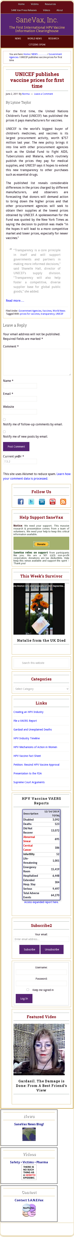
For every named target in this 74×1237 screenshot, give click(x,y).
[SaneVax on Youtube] (50, 503)
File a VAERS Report (25, 720)
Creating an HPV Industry (28, 711)
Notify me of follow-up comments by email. (33, 424)
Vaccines (47, 310)
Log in (64, 1231)
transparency (48, 314)
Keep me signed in (43, 989)
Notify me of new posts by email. (25, 436)
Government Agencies (30, 310)
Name (8, 381)
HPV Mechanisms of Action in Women (35, 747)
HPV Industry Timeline (26, 738)
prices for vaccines (30, 314)
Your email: (41, 934)
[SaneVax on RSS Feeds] (61, 503)
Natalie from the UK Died (41, 640)
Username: (41, 967)
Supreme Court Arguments (29, 782)
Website (8, 407)
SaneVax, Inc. (37, 19)
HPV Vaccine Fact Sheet (27, 755)
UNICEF (59, 314)
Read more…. (15, 300)
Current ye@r (13, 456)
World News (59, 310)
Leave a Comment (43, 94)
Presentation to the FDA (27, 773)
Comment (11, 346)
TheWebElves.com (16, 1231)
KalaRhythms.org (48, 1231)
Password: (41, 978)
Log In (24, 998)
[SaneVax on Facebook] (21, 503)
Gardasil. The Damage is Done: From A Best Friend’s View (41, 1085)
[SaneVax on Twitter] (29, 503)
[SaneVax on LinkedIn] (39, 503)
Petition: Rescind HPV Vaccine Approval (36, 764)
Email (8, 394)
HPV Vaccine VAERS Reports (41, 800)
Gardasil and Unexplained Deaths (32, 729)
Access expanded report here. (41, 902)
